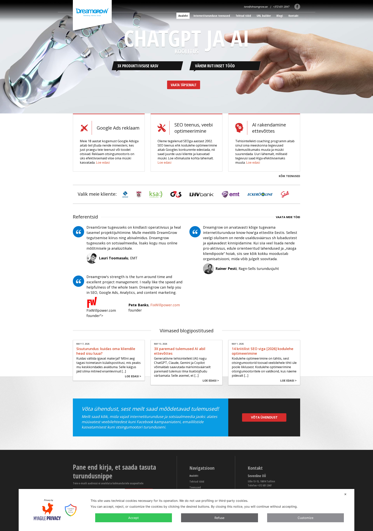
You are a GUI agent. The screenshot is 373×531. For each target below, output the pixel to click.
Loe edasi (103, 162)
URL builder (264, 16)
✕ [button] (345, 494)
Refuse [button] (219, 518)
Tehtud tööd (243, 16)
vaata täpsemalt (183, 85)
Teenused (195, 487)
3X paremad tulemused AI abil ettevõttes (179, 351)
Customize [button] (305, 518)
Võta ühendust (264, 417)
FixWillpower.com (165, 305)
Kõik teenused (289, 176)
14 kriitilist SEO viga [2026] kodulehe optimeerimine (262, 351)
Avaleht (183, 16)
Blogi (279, 16)
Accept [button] (133, 518)
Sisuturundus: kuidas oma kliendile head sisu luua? (105, 351)
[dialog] (186, 510)
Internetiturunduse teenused (211, 16)
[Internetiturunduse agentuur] (92, 16)
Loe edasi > (133, 376)
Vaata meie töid (288, 217)
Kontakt (293, 16)
